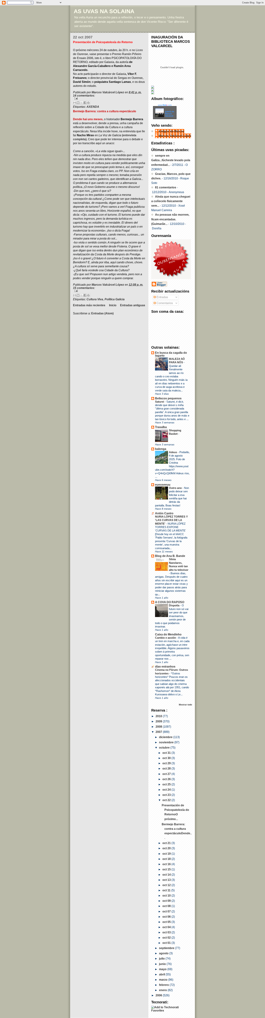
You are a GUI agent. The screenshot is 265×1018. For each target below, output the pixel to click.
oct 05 (166, 921)
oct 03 (166, 932)
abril (162, 974)
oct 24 (166, 789)
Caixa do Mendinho (168, 634)
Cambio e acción (166, 637)
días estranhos (165, 666)
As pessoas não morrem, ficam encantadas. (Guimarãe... (170, 219)
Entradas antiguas (132, 305)
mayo (163, 969)
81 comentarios (165, 187)
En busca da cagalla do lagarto (171, 354)
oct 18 (166, 858)
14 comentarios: (84, 95)
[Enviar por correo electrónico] (74, 102)
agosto (164, 953)
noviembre (166, 742)
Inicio (112, 305)
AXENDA (93, 106)
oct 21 (166, 843)
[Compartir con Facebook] (85, 102)
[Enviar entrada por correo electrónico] (109, 98)
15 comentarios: (84, 287)
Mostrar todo (185, 704)
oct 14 (166, 874)
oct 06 (166, 916)
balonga (160, 448)
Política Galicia (115, 299)
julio (162, 958)
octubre (164, 747)
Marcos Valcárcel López (175, 135)
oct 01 (166, 942)
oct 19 (166, 853)
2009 (159, 721)
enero (163, 990)
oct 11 (166, 890)
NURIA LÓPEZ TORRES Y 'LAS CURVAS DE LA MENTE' (171, 520)
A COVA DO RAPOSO (169, 602)
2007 (159, 731)
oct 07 (166, 911)
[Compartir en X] (81, 102)
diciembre (166, 737)
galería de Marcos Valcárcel (169, 113)
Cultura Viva (95, 299)
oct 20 (166, 848)
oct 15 (166, 869)
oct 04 (166, 927)
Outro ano (175, 487)
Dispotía (174, 605)
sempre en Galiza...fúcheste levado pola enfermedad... (170, 160)
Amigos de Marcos (171, 131)
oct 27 (166, 773)
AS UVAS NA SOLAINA (104, 11)
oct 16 (166, 864)
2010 (159, 716)
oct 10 (166, 895)
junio (163, 963)
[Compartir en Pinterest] (88, 102)
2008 (159, 726)
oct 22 (166, 800)
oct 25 (166, 784)
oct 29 (166, 763)
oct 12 (166, 885)
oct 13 (166, 879)
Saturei (160, 401)
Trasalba (161, 427)
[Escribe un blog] (78, 102)
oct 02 (166, 937)
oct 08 (166, 906)
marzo (163, 979)
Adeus (173, 452)
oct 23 (166, 794)
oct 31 (166, 752)
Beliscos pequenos (168, 398)
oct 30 (166, 758)
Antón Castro (164, 513)
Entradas (162, 297)
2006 (159, 995)
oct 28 (166, 768)
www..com (165, 105)
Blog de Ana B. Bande (170, 555)
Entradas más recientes (89, 305)
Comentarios (164, 303)
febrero (164, 984)
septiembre (167, 948)
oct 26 (166, 779)
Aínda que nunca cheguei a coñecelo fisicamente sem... (170, 201)
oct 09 (166, 900)
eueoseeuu (162, 484)
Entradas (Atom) (102, 313)
